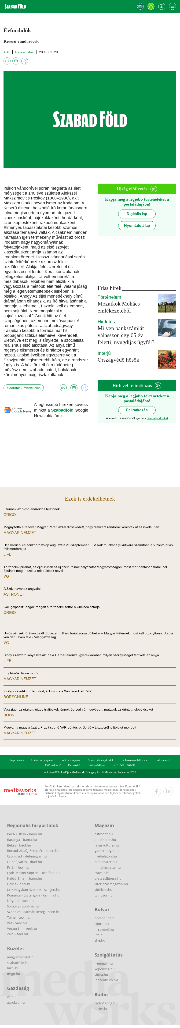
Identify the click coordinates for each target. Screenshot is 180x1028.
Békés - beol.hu (19, 845)
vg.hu (11, 997)
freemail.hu (104, 963)
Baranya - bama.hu (22, 839)
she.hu (100, 940)
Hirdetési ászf (162, 760)
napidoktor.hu (106, 862)
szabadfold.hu (18, 962)
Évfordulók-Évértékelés (23, 388)
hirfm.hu (101, 1009)
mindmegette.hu (108, 867)
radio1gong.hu (106, 1003)
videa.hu (101, 974)
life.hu (100, 935)
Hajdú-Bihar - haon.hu (24, 878)
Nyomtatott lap (137, 226)
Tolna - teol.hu (18, 917)
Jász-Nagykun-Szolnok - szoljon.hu (33, 889)
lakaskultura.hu (107, 845)
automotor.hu (105, 839)
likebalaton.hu (106, 856)
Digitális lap (137, 214)
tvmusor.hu (104, 895)
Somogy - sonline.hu (23, 906)
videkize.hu (103, 889)
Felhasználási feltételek (134, 760)
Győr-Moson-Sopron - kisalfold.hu (33, 873)
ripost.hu (102, 923)
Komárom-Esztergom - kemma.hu (33, 895)
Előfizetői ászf (53, 765)
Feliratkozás (137, 410)
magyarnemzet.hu (21, 957)
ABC (7, 52)
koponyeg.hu (105, 969)
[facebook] (156, 791)
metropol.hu (104, 929)
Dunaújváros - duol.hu (24, 862)
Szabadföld (63, 410)
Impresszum (17, 760)
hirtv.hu (13, 968)
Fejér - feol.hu (18, 867)
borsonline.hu (106, 918)
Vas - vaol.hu (17, 923)
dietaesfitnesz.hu (108, 878)
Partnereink (74, 765)
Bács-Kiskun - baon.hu (24, 834)
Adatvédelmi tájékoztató (101, 760)
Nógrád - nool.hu (20, 900)
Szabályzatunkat (157, 418)
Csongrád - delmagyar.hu (27, 856)
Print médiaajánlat (70, 760)
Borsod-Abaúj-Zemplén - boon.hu (33, 850)
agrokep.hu (16, 1002)
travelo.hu (102, 873)
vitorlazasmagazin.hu (111, 884)
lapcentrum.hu (106, 980)
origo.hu (13, 973)
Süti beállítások (124, 765)
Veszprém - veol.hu (22, 928)
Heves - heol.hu (19, 884)
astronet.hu (104, 834)
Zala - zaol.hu (17, 934)
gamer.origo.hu (107, 850)
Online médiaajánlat (42, 760)
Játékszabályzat (96, 765)
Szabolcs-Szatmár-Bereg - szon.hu (33, 912)
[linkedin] (168, 791)
